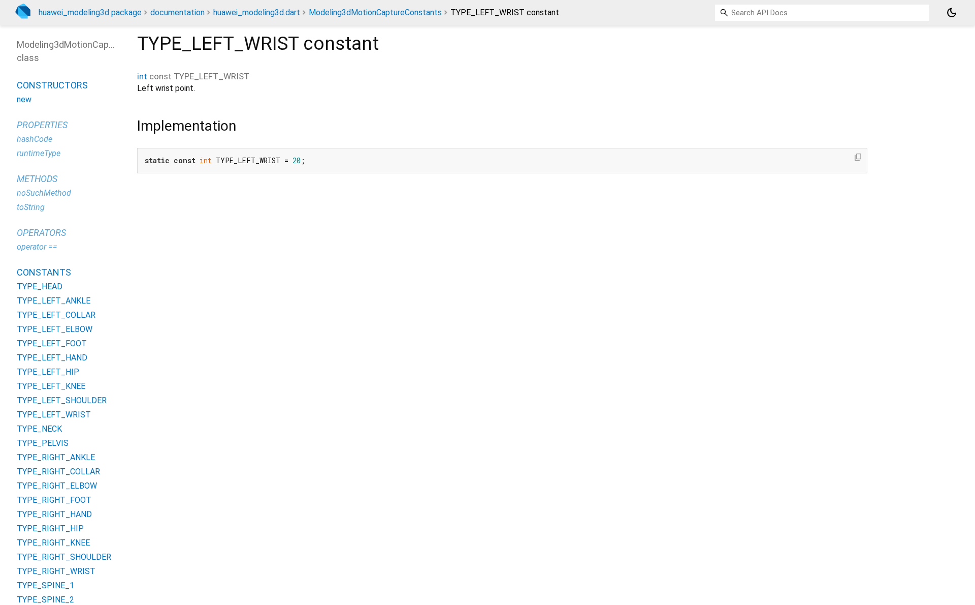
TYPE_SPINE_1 (45, 585)
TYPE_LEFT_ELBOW (54, 329)
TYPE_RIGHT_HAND (54, 514)
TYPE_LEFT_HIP (48, 372)
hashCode (34, 139)
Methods (37, 178)
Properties (42, 124)
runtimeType (38, 153)
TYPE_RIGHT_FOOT (54, 500)
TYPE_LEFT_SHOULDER (62, 400)
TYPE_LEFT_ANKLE (53, 301)
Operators (41, 232)
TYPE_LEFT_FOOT (52, 343)
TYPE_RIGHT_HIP (50, 528)
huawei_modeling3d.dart (256, 12)
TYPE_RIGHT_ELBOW (57, 486)
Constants (44, 272)
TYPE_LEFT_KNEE (51, 386)
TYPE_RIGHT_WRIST (56, 571)
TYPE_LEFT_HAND (52, 357)
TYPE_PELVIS (43, 443)
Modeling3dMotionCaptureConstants (375, 12)
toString (31, 207)
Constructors (52, 85)
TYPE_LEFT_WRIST (54, 414)
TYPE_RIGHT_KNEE (53, 543)
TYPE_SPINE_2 (45, 599)
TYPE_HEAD (39, 286)
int (142, 76)
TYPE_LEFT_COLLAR (56, 315)
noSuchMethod (44, 193)
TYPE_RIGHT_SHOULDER (64, 557)
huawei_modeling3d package (90, 12)
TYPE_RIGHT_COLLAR (58, 471)
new (24, 99)
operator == (37, 247)
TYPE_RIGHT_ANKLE (56, 457)
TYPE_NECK (39, 429)
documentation (177, 12)
